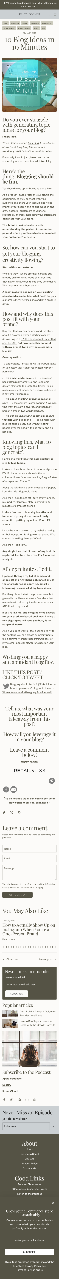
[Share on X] (11, 813)
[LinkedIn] (34, 1099)
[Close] (53, 1202)
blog (5, 23)
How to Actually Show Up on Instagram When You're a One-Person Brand (28, 929)
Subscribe (16, 993)
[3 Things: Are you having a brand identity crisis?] (55, 959)
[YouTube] (26, 1099)
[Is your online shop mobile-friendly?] (3, 959)
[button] (6, 947)
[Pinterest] (19, 1099)
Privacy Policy (9, 887)
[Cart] (55, 14)
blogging (15, 23)
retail (36, 28)
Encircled (33, 143)
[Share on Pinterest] (19, 813)
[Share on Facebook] (3, 813)
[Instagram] (11, 1099)
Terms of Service (29, 887)
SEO (43, 28)
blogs (24, 23)
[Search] (48, 14)
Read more (8, 939)
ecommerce (46, 23)
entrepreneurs (24, 28)
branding (35, 23)
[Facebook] (4, 1099)
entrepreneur (9, 28)
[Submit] (53, 1126)
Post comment (17, 894)
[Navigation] (3, 14)
